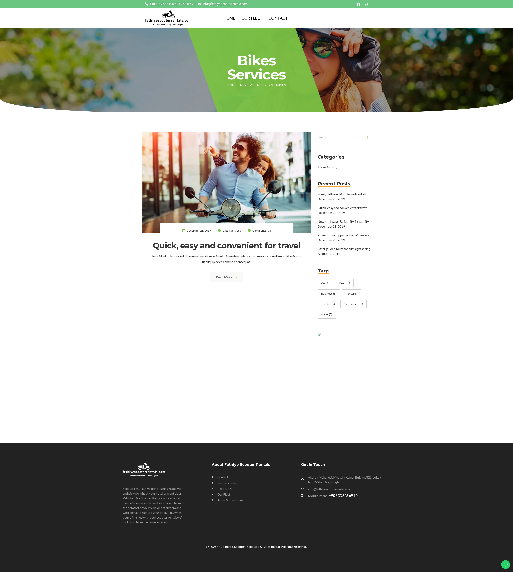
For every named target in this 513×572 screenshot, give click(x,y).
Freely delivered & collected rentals (342, 194)
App (325, 283)
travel (326, 314)
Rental (352, 293)
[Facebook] (358, 4)
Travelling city (327, 167)
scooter (328, 304)
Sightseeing (353, 304)
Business (328, 293)
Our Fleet (251, 18)
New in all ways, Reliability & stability (343, 221)
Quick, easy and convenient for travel (343, 208)
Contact (278, 18)
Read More (224, 277)
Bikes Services (232, 230)
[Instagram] (366, 4)
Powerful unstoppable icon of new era (343, 235)
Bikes (344, 283)
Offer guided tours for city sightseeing (344, 249)
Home (229, 18)
